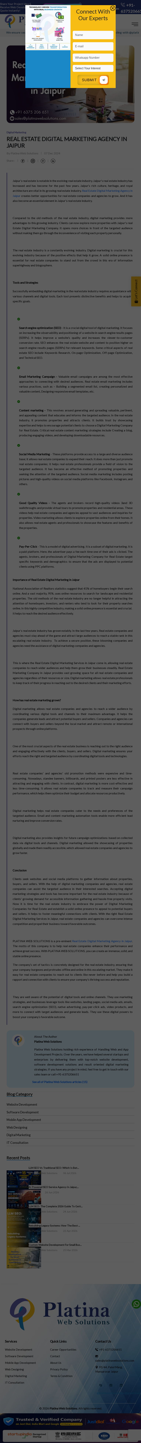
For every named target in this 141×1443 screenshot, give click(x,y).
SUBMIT (89, 80)
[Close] (112, 8)
